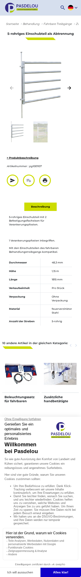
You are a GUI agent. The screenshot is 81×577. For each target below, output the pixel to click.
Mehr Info (21, 378)
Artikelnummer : (17, 166)
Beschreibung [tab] (40, 206)
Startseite (12, 24)
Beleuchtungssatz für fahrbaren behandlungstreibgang (20, 403)
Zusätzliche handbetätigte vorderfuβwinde (57, 401)
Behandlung (31, 24)
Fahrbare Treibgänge (57, 24)
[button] (63, 7)
